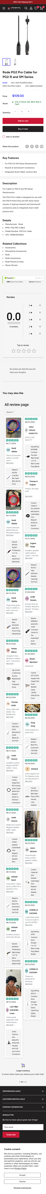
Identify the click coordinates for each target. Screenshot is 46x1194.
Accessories (10, 247)
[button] (41, 8)
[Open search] (26, 8)
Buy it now (23, 129)
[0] (41, 8)
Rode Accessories (13, 258)
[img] (14, 323)
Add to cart (23, 121)
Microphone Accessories (15, 251)
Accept (22, 1175)
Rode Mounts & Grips (14, 262)
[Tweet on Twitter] (37, 146)
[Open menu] (4, 8)
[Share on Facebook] (27, 146)
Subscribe (11, 1134)
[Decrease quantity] (15, 111)
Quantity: (7, 112)
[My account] (31, 8)
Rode (5, 83)
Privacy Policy (20, 1168)
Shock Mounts (11, 265)
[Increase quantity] (28, 111)
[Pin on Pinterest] (32, 146)
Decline (22, 1181)
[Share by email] (41, 146)
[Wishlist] (36, 8)
